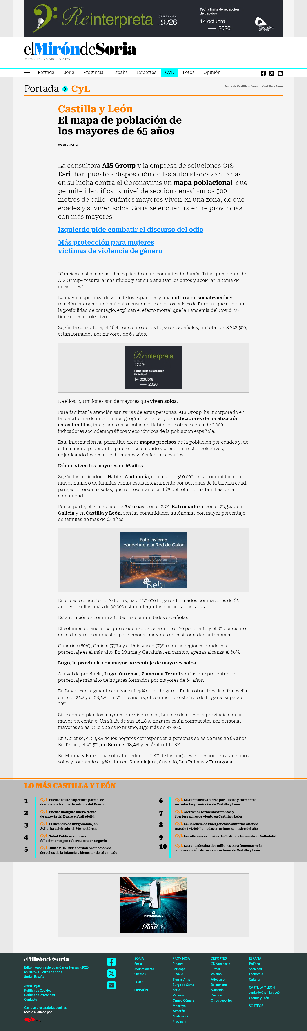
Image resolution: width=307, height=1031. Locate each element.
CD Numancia (220, 964)
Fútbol (215, 969)
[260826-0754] (153, 18)
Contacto (30, 999)
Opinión (211, 72)
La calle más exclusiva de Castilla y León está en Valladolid (225, 836)
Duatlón (216, 995)
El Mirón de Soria (80, 49)
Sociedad (255, 969)
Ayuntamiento (144, 969)
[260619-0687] (153, 367)
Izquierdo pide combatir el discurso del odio (130, 229)
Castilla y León (272, 86)
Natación (217, 990)
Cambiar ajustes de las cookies (45, 1007)
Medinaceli (180, 1016)
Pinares (178, 964)
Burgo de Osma (183, 985)
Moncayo (179, 1006)
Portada (46, 72)
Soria (68, 72)
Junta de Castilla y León (241, 86)
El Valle (178, 974)
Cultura (254, 979)
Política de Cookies (37, 990)
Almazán (179, 1011)
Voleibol (216, 974)
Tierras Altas (181, 979)
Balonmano (219, 985)
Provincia (93, 72)
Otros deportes (221, 1000)
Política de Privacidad (39, 995)
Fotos (188, 72)
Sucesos (140, 974)
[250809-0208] (153, 559)
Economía (256, 974)
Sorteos (256, 1006)
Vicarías (178, 995)
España (120, 72)
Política (254, 964)
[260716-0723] (153, 904)
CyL (169, 72)
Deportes (146, 72)
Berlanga (179, 969)
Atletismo (218, 979)
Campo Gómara (183, 1000)
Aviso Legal (32, 986)
